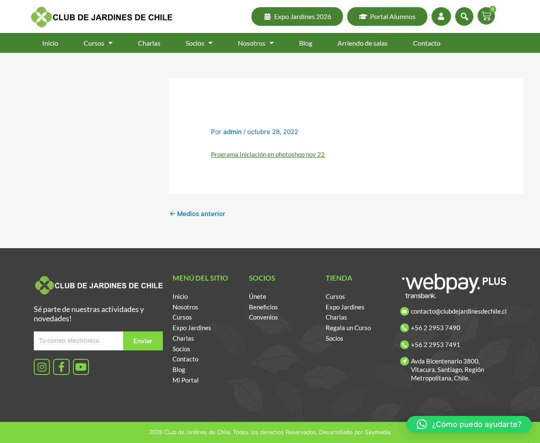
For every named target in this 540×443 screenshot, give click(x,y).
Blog (305, 43)
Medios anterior (197, 214)
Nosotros (251, 43)
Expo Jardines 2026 (302, 16)
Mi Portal (186, 380)
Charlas (149, 43)
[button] (469, 424)
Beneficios (263, 307)
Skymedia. (378, 432)
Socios (195, 43)
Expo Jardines (192, 327)
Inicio (50, 43)
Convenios (263, 317)
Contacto (426, 43)
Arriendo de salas (363, 43)
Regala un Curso (348, 327)
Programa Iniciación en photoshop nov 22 (268, 154)
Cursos (94, 43)
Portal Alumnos (393, 16)
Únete (257, 296)
